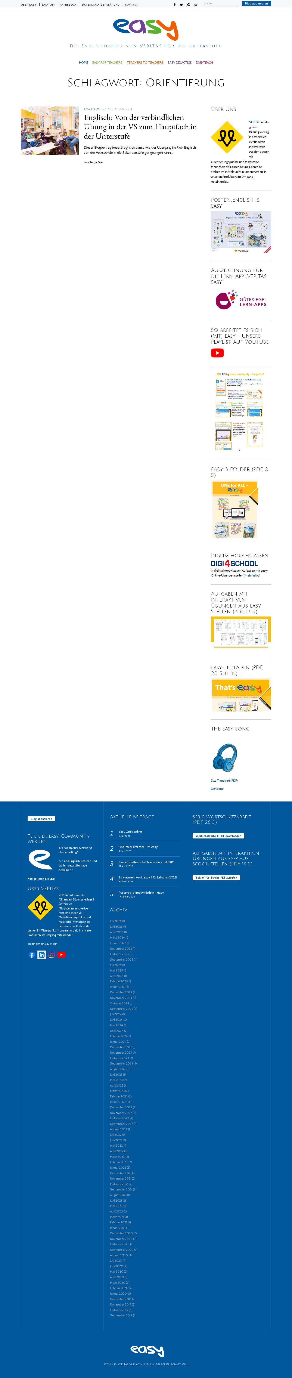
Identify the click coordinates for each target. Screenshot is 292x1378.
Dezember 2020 (121, 1233)
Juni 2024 (116, 1020)
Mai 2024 (116, 1025)
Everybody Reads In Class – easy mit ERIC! (146, 862)
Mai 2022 (116, 1145)
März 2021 (117, 1217)
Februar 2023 (119, 1096)
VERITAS (255, 122)
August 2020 (119, 1255)
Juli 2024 (116, 1014)
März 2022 (117, 1157)
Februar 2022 (119, 1162)
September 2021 (121, 1189)
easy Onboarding (130, 832)
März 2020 (117, 1283)
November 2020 (121, 1239)
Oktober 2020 (120, 1244)
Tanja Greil (96, 162)
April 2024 (117, 1031)
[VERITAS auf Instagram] (51, 958)
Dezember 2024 (121, 992)
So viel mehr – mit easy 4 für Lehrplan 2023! (148, 877)
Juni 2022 (116, 1140)
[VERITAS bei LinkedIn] (41, 958)
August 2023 (118, 1069)
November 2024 (121, 998)
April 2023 (116, 1085)
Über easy (28, 4)
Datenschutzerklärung (101, 4)
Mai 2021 (116, 1206)
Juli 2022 (116, 1135)
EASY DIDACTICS (180, 63)
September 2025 (121, 959)
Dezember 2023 (121, 1047)
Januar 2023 (118, 1102)
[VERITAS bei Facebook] (32, 958)
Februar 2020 (119, 1288)
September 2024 (121, 1009)
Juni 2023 (116, 1074)
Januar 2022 (118, 1168)
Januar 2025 (118, 987)
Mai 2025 (116, 970)
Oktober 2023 (119, 1058)
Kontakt (131, 4)
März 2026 (117, 937)
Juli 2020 (116, 1261)
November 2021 (120, 1178)
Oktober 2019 (119, 1310)
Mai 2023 (116, 1080)
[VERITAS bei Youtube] (61, 958)
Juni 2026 (116, 927)
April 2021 (116, 1211)
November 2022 (121, 1113)
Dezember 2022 (121, 1107)
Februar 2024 (119, 1036)
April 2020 (117, 1277)
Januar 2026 (118, 943)
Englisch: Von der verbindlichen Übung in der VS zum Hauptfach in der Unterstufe (140, 126)
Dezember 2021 (120, 1173)
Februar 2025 (119, 981)
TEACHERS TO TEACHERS (145, 63)
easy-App (48, 4)
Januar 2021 (117, 1228)
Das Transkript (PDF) (224, 780)
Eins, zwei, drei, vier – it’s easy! (138, 847)
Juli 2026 (116, 921)
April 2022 (117, 1151)
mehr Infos (252, 575)
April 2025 (117, 976)
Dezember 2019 (120, 1299)
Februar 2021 (118, 1222)
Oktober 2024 (119, 1003)
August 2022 (118, 1129)
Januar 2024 (118, 1042)
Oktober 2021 (119, 1184)
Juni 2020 (116, 1266)
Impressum (68, 4)
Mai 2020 (116, 1271)
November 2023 (121, 1052)
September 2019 (121, 1315)
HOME (83, 63)
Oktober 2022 (119, 1118)
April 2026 (117, 932)
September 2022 (121, 1124)
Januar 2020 (118, 1293)
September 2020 (122, 1250)
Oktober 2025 (119, 954)
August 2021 (118, 1195)
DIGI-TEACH (204, 63)
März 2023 (117, 1091)
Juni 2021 (116, 1200)
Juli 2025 (116, 965)
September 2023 (121, 1063)
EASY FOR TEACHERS (107, 63)
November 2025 (121, 949)
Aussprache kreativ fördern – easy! (141, 893)
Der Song (217, 789)
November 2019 (120, 1304)
